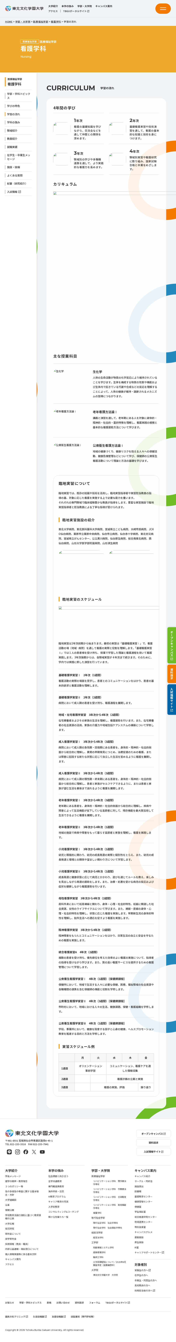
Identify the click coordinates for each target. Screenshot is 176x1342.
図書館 (138, 1191)
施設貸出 (139, 1186)
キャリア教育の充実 (58, 1201)
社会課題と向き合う (58, 1176)
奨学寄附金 (10, 1238)
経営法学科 (98, 1237)
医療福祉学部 (98, 1176)
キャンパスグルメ (143, 1232)
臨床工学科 (98, 1257)
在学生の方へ (141, 1275)
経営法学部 (97, 1232)
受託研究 (9, 1228)
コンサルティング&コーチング (63, 1211)
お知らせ (9, 1302)
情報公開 (9, 1210)
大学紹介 (53, 6)
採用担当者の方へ (143, 1290)
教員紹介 (12, 138)
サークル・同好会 (143, 1181)
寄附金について (13, 1233)
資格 (49, 1302)
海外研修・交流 (56, 1191)
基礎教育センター (143, 1196)
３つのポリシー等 (14, 1186)
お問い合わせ (63, 1302)
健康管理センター (143, 1201)
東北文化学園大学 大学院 (105, 1274)
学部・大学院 (84, 6)
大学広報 (9, 1223)
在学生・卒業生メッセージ (18, 157)
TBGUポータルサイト (75, 11)
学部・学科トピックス (18, 96)
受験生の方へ (141, 1270)
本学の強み (68, 6)
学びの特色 (13, 106)
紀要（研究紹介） (17, 183)
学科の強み (13, 122)
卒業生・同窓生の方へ (146, 1280)
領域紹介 (12, 130)
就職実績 (12, 147)
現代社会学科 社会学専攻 (105, 1222)
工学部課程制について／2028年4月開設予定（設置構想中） (109, 1263)
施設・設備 (13, 167)
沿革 (7, 1205)
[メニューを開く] (163, 8)
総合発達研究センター (146, 1216)
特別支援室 (140, 1227)
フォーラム (94, 1302)
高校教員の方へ (142, 1285)
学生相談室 (140, 1211)
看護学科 (14, 83)
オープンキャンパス (172, 644)
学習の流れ (13, 114)
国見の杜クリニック (15, 1316)
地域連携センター (143, 1221)
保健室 (138, 1206)
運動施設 (139, 1237)
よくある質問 (15, 175)
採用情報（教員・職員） (17, 1244)
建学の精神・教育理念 (16, 1181)
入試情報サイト (172, 698)
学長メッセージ (13, 1176)
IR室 (137, 1247)
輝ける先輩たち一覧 (58, 1216)
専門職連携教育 (56, 1186)
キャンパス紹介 (142, 1176)
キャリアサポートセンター (148, 1252)
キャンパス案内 (103, 6)
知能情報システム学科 (103, 1247)
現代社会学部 (98, 1217)
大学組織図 (10, 1199)
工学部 (94, 1242)
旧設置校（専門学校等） (83, 1316)
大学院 (94, 1270)
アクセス (53, 11)
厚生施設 (139, 1242)
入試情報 (12, 192)
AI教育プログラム (57, 1196)
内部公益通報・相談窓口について (22, 1249)
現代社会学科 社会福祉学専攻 (107, 1227)
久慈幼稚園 (38, 1316)
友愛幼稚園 (57, 1316)
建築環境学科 (99, 1252)
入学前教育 (53, 1206)
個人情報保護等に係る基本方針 (20, 1254)
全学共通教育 (55, 1181)
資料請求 (172, 674)
